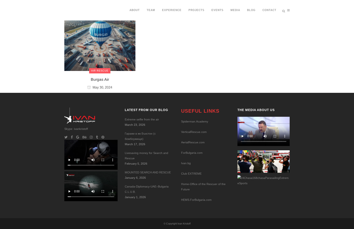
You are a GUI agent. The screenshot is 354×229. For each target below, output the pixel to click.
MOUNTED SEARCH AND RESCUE (148, 172)
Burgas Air (100, 79)
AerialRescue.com (193, 142)
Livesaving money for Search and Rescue (146, 155)
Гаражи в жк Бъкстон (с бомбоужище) (140, 136)
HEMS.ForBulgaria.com (196, 199)
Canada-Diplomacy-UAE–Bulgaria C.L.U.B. (147, 189)
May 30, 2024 (102, 87)
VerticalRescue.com (194, 132)
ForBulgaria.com (192, 152)
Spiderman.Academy (194, 121)
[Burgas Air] (99, 35)
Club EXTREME (191, 173)
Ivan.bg (186, 163)
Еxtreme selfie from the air (142, 119)
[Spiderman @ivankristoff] (263, 180)
